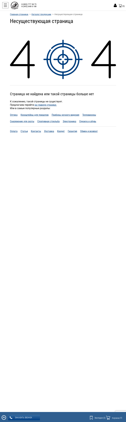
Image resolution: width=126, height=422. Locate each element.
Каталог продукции (41, 14)
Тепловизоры (89, 114)
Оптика (14, 114)
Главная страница (19, 14)
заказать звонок (23, 417)
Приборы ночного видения (65, 114)
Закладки (100, 418)
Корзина (117, 418)
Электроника (69, 121)
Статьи (24, 131)
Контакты (36, 131)
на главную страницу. (46, 104)
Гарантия (72, 131)
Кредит (61, 131)
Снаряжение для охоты (22, 121)
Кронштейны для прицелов (35, 114)
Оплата (14, 131)
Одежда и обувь (87, 121)
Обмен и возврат (89, 131)
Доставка (49, 131)
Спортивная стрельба (48, 121)
